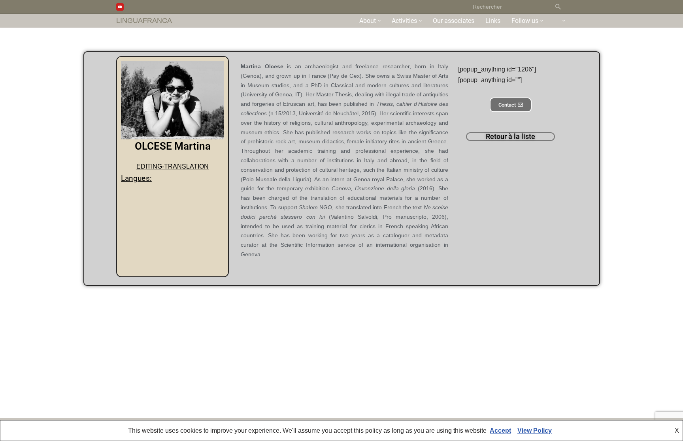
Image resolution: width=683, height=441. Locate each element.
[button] (379, 20)
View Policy (534, 430)
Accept (500, 430)
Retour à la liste (510, 136)
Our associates (453, 20)
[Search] (558, 7)
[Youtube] (120, 7)
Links (492, 20)
